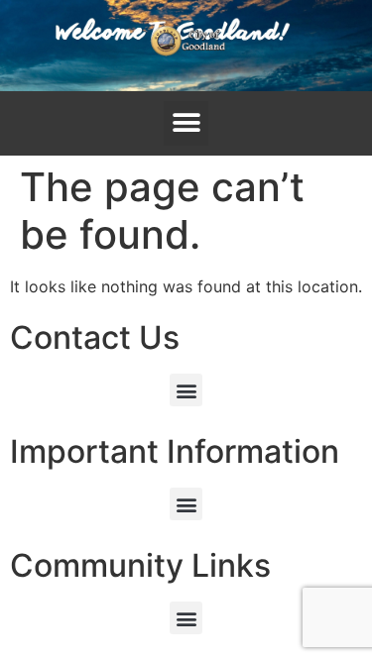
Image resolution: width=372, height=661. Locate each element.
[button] (186, 123)
